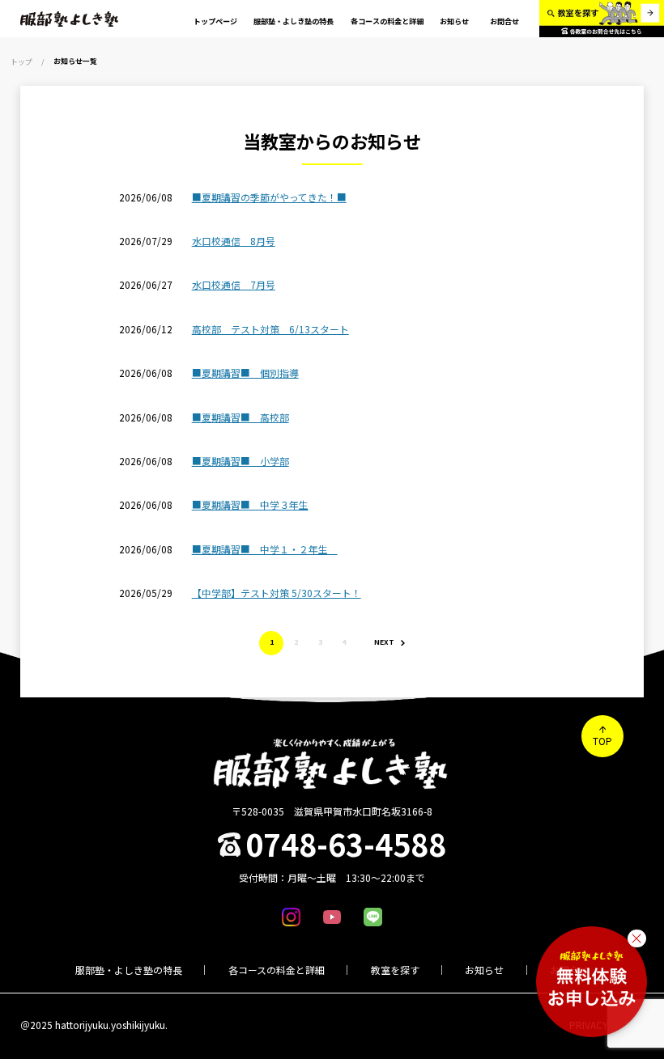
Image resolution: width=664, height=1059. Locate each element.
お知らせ (484, 969)
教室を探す (395, 969)
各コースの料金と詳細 (276, 969)
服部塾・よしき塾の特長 (128, 969)
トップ (21, 62)
